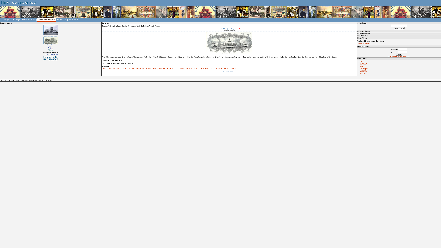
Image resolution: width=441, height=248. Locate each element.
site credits (363, 73)
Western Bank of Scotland (227, 68)
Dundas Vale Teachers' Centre (117, 68)
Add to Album (223, 29)
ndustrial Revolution (28, 20)
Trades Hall (213, 68)
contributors (364, 68)
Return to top (229, 71)
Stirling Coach (51, 45)
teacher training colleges (201, 68)
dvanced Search (363, 31)
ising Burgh (15, 20)
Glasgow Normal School (136, 68)
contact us (363, 72)
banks (104, 68)
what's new (363, 63)
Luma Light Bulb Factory (51, 36)
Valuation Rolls (362, 36)
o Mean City (61, 20)
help (361, 61)
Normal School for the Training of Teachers (177, 68)
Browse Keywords (363, 33)
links (361, 66)
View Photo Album (363, 43)
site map (363, 65)
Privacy (25, 80)
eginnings (5, 20)
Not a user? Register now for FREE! (399, 56)
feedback (363, 70)
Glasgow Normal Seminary (153, 68)
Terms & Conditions (15, 80)
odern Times (73, 20)
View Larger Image (233, 29)
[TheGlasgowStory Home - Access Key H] (19, 2)
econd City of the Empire (46, 20)
